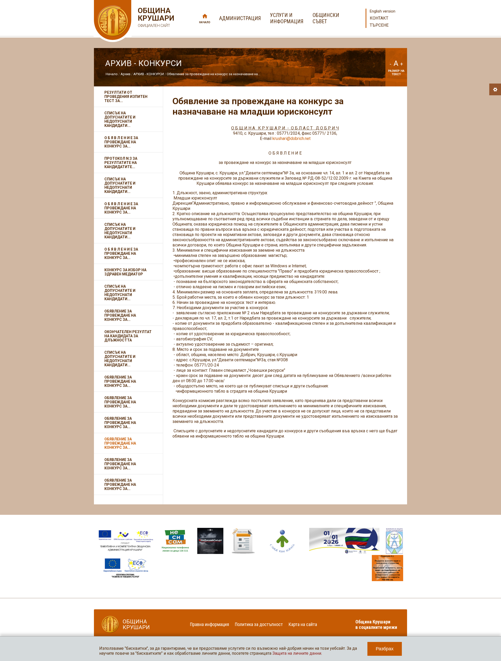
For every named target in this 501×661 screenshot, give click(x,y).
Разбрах (384, 648)
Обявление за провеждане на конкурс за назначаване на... (213, 74)
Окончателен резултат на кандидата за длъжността (128, 336)
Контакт (379, 18)
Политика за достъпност (259, 624)
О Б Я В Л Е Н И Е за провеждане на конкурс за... (121, 142)
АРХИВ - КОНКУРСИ (148, 74)
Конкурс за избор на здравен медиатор (125, 272)
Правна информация (209, 624)
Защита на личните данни (296, 653)
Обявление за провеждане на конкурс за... (120, 315)
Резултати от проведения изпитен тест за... (125, 96)
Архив (125, 74)
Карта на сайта (303, 624)
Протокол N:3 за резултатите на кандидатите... (120, 162)
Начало (204, 22)
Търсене (379, 25)
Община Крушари (155, 17)
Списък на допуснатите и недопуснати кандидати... (119, 119)
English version (382, 11)
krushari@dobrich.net (291, 138)
